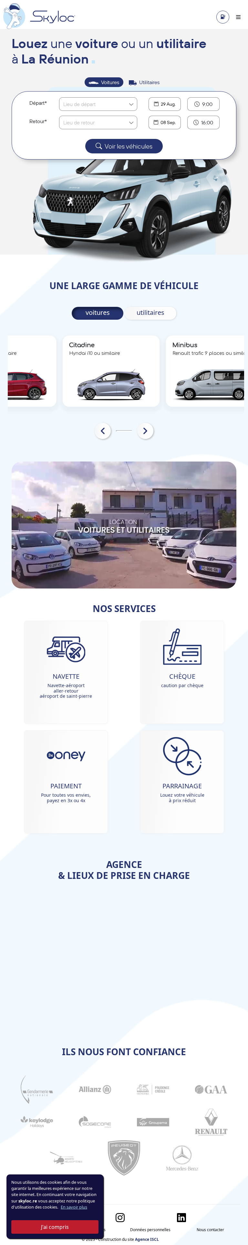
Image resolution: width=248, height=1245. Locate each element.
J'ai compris (55, 1226)
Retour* (38, 121)
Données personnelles (150, 1229)
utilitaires (150, 312)
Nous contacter (210, 1229)
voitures (98, 312)
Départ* (38, 103)
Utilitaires (149, 82)
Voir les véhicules (128, 146)
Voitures (110, 82)
